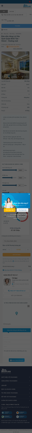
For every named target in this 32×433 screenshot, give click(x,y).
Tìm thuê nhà (22, 210)
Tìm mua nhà (9, 210)
